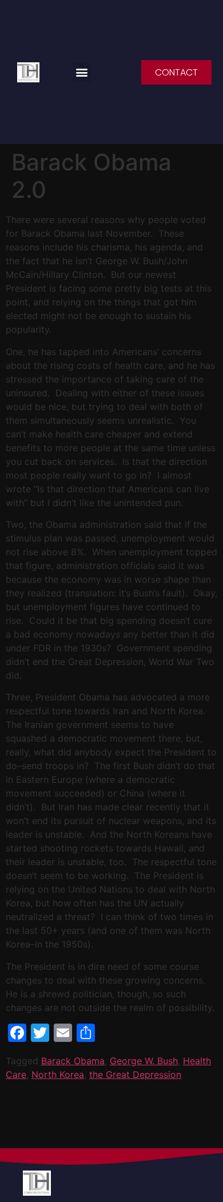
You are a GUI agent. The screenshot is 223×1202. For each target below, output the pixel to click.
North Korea (57, 1074)
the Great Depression (135, 1074)
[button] (82, 72)
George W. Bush (144, 1060)
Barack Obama (73, 1060)
